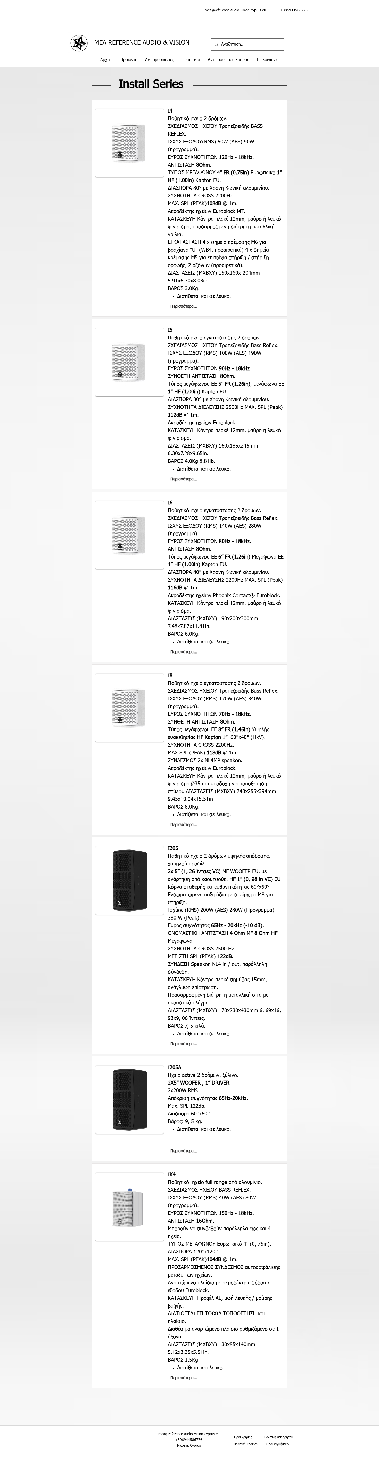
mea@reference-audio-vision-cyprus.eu (235, 10)
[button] (129, 60)
